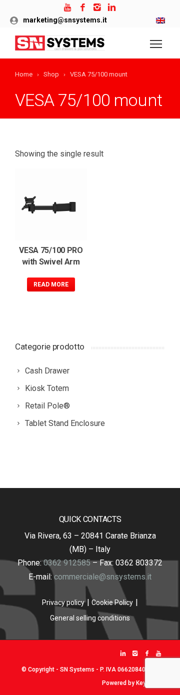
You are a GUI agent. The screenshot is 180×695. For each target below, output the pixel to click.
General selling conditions (90, 618)
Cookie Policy (112, 602)
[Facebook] (83, 7)
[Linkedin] (111, 7)
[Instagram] (97, 7)
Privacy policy (63, 602)
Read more (51, 284)
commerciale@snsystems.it (103, 577)
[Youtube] (68, 7)
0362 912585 (67, 563)
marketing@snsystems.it (65, 20)
